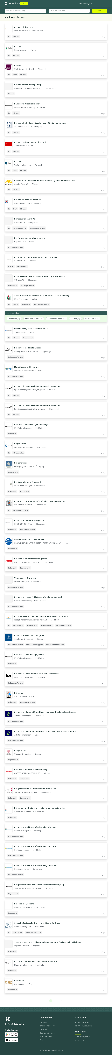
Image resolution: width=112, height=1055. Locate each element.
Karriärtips (79, 1040)
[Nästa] (61, 1000)
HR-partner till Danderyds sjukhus (29, 520)
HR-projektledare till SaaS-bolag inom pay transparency (39, 276)
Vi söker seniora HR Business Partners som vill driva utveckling (41, 295)
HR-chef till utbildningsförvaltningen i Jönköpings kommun (40, 123)
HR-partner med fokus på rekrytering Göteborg (35, 827)
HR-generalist (20, 463)
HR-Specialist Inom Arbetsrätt (27, 482)
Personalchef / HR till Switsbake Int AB (31, 328)
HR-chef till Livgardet (23, 27)
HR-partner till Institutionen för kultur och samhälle (36, 674)
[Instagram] (6, 1050)
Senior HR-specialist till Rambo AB (29, 539)
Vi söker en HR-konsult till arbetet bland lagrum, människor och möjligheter (47, 942)
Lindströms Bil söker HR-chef (27, 104)
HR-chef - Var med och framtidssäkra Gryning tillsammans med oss (44, 180)
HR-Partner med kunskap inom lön (29, 238)
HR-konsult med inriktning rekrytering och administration (39, 808)
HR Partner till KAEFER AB (24, 219)
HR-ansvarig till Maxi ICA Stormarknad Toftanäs (35, 257)
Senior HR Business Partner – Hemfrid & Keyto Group (37, 923)
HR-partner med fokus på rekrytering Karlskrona (35, 865)
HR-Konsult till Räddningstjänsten (29, 654)
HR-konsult (19, 693)
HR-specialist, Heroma (24, 904)
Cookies (43, 1029)
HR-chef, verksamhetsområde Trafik (30, 142)
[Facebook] (15, 1050)
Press (42, 1040)
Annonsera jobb (82, 1022)
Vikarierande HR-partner (25, 578)
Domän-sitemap (47, 1033)
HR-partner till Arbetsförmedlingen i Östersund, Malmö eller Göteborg (45, 712)
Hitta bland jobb (47, 1036)
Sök (99, 11)
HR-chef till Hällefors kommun (27, 199)
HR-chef (18, 46)
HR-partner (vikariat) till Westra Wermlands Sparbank (38, 597)
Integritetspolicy (47, 1026)
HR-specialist (20, 980)
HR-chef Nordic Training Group (27, 84)
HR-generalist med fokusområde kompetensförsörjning (39, 884)
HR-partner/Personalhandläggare (29, 635)
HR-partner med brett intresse (27, 348)
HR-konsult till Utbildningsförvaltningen (31, 424)
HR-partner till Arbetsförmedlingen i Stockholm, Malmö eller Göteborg (45, 731)
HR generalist (20, 443)
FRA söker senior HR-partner (26, 367)
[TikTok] (19, 1050)
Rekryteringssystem (83, 1026)
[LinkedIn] (11, 1050)
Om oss (43, 1022)
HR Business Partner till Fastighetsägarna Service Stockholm (41, 616)
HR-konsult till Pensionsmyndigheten (30, 559)
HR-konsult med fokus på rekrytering (30, 769)
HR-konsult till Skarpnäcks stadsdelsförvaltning (35, 961)
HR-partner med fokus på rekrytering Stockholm (35, 846)
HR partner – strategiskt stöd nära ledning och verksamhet (40, 501)
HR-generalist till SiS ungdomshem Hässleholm (35, 789)
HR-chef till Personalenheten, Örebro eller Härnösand (37, 386)
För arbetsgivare (86, 3)
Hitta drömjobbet (82, 1037)
